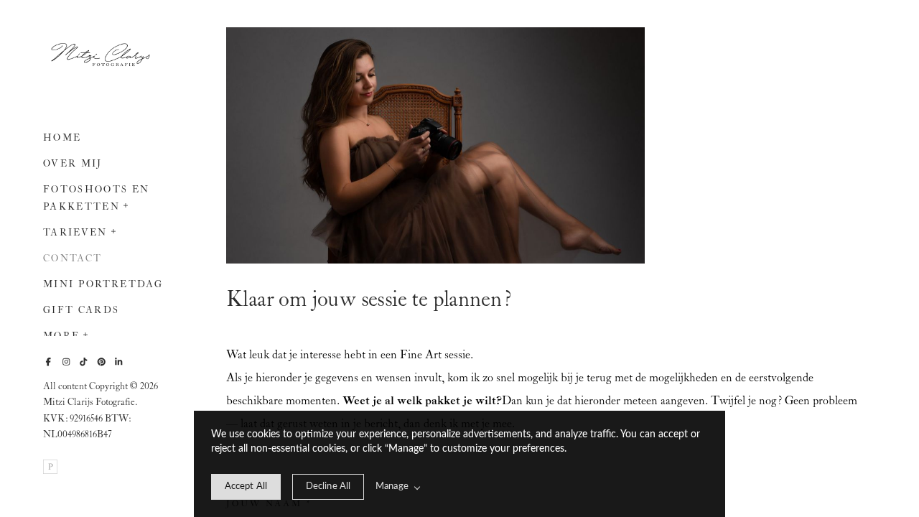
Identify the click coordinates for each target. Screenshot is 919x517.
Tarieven (75, 233)
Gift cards (81, 310)
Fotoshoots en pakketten (96, 199)
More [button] (61, 336)
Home (62, 138)
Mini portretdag (103, 284)
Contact (72, 258)
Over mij (73, 164)
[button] (126, 204)
